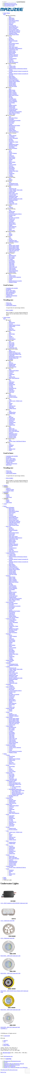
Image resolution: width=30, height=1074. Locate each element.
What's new (8, 302)
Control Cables (12, 66)
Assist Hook (11, 382)
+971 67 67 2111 (6, 1052)
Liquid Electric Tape (13, 49)
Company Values (10, 490)
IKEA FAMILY (9, 310)
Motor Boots (12, 76)
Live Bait (11, 387)
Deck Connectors (13, 100)
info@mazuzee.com (12, 4)
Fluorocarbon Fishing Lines (15, 354)
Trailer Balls (11, 264)
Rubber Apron (12, 330)
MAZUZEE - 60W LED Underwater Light (10, 1027)
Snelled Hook (12, 365)
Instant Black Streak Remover (15, 48)
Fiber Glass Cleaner (13, 47)
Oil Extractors (12, 126)
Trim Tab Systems (13, 86)
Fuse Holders (12, 102)
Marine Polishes (12, 52)
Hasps (10, 160)
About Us (8, 488)
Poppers (10, 403)
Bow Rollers (12, 258)
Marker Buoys (12, 222)
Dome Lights (12, 192)
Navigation (8, 684)
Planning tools (9, 294)
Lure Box (11, 432)
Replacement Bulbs (13, 200)
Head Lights (11, 344)
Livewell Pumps (12, 25)
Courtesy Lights (12, 191)
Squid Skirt (11, 407)
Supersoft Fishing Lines (17, 794)
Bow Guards (12, 256)
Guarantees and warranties (12, 288)
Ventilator (11, 176)
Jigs (10, 402)
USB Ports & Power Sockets (15, 111)
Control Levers (12, 67)
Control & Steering (10, 552)
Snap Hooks (11, 169)
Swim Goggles (12, 339)
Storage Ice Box (12, 437)
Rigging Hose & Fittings (14, 81)
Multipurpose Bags (13, 433)
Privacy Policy (6, 1045)
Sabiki (10, 404)
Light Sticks (11, 345)
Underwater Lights (13, 203)
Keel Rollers (11, 260)
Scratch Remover (13, 58)
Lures (7, 830)
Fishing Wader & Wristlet (14, 325)
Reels (7, 841)
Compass (11, 207)
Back (4, 14)
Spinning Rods (12, 422)
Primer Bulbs (12, 129)
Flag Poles (11, 140)
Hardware (8, 633)
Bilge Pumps (12, 19)
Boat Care (8, 526)
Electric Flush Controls (14, 245)
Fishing (5, 317)
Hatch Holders (12, 162)
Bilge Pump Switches (13, 95)
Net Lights (11, 346)
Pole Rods (11, 421)
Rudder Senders (12, 130)
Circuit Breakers (12, 99)
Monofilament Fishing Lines (15, 356)
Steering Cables (12, 82)
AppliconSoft (7, 1035)
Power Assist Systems (14, 80)
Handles (11, 159)
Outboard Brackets (13, 78)
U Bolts (10, 174)
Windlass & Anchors (10, 745)
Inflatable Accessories (13, 184)
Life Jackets (11, 220)
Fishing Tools (9, 804)
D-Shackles (11, 155)
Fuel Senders (12, 121)
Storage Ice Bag (12, 436)
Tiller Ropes (11, 263)
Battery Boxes (12, 90)
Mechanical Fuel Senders (14, 125)
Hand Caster (11, 428)
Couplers (11, 259)
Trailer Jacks (11, 265)
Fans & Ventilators (13, 101)
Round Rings (12, 168)
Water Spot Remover (13, 62)
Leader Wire (11, 355)
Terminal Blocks (12, 110)
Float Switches (12, 21)
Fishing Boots (12, 326)
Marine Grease (12, 51)
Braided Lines (12, 351)
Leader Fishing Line (16, 791)
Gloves (10, 327)
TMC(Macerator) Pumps (14, 32)
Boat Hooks (11, 212)
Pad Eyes (11, 165)
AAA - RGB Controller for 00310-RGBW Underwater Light (14, 903)
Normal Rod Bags (13, 435)
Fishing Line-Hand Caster (14, 352)
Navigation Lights (13, 197)
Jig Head (11, 385)
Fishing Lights (9, 772)
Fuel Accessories (10, 602)
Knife (10, 375)
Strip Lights (11, 202)
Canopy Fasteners (13, 153)
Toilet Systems (9, 717)
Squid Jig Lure (12, 406)
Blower (10, 96)
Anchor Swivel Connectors (15, 277)
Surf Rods (11, 423)
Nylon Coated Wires (16, 786)
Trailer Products (9, 726)
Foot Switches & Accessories (15, 280)
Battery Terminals (13, 93)
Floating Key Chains (13, 141)
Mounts (10, 234)
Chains (10, 279)
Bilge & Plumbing (10, 507)
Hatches (10, 179)
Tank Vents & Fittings (14, 131)
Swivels (10, 172)
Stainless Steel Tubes (13, 171)
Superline (11, 359)
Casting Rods (12, 418)
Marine (4, 13)
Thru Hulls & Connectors (14, 30)
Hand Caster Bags (13, 430)
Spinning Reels (12, 412)
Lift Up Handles (12, 164)
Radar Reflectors (12, 226)
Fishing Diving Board (14, 370)
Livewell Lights (12, 195)
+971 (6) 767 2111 (12, 3)
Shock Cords (12, 230)
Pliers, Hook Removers (14, 378)
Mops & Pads (12, 53)
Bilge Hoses (11, 18)
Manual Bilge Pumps (13, 27)
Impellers (11, 24)
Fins (10, 335)
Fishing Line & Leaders (11, 780)
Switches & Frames (13, 109)
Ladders (10, 143)
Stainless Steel (12, 448)
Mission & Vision (10, 489)
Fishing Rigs (9, 798)
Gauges (10, 124)
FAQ (4, 1041)
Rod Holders (12, 147)
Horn (10, 104)
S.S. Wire (14, 787)
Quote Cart (11, 5)
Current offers (9, 304)
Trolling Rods (12, 424)
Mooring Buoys (12, 224)
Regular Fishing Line (13, 358)
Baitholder (11, 383)
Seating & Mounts (10, 708)
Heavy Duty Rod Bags (14, 431)
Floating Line (12, 219)
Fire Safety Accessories (14, 217)
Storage (7, 712)
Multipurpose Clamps (13, 144)
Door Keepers (12, 157)
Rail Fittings (11, 167)
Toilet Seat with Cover (14, 250)
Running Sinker (12, 364)
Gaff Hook (11, 371)
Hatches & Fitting (10, 660)
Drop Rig (11, 363)
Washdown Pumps (13, 33)
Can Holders (12, 136)
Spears (7, 868)
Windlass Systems (13, 282)
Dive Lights (11, 342)
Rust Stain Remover (13, 56)
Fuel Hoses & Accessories (14, 120)
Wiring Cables (12, 114)
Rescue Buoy (12, 227)
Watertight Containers (13, 241)
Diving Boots (12, 322)
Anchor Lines (12, 211)
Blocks (10, 152)
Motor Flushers (12, 77)
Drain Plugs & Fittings (14, 20)
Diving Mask (12, 334)
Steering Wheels (12, 85)
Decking (11, 139)
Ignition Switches (13, 105)
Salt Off (10, 57)
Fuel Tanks (11, 123)
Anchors (11, 278)
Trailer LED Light (13, 267)
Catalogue (6, 493)
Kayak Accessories (13, 397)
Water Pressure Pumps (14, 34)
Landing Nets (12, 376)
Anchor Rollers (12, 275)
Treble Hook (12, 390)
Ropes (10, 229)
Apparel (8, 755)
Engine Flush (12, 44)
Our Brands (6, 492)
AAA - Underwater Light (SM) (7, 920)
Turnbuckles (11, 173)
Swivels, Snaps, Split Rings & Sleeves (17, 441)
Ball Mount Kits (12, 255)
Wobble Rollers (12, 272)
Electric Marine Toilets (14, 246)
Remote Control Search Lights (15, 198)
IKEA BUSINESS (10, 293)
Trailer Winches (12, 269)
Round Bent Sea (12, 388)
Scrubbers (11, 59)
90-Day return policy (10, 290)
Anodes (10, 38)
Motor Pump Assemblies (14, 249)
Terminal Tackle (9, 866)
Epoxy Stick (11, 45)
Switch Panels (12, 107)
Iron (10, 447)
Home (4, 877)
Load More (4, 1028)
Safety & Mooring (10, 686)
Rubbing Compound (13, 54)
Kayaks (7, 827)
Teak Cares (11, 61)
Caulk (10, 42)
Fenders (10, 216)
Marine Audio (12, 106)
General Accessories (10, 618)
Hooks (7, 814)
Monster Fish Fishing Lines (18, 793)
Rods (7, 844)
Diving (7, 765)
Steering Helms (12, 83)
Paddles (10, 225)
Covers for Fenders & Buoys (15, 213)
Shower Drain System (14, 29)
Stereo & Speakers (13, 148)
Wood (10, 450)
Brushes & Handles (13, 40)
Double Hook (12, 384)
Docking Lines (12, 215)
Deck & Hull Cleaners (14, 43)
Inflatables (8, 662)
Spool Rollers (12, 261)
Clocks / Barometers (13, 138)
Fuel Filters (11, 119)
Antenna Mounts (12, 135)
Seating (10, 235)
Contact (5, 503)
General (10, 373)
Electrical (8, 575)
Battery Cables (12, 91)
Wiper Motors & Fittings (14, 112)
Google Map (8, 1058)
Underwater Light (13, 347)
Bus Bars (11, 97)
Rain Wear (11, 328)
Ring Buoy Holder (13, 145)
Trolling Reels (12, 413)
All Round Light (12, 188)
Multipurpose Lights (13, 196)
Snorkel (10, 336)
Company (5, 485)
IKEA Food (8, 297)
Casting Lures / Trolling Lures (15, 400)
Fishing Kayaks (12, 395)
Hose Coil (11, 23)
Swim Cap (11, 337)
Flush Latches (12, 158)
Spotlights (11, 201)
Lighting (8, 666)
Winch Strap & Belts (13, 270)
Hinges (10, 163)
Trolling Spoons (12, 408)
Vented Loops (12, 251)
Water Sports (9, 497)
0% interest (8, 289)
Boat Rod (11, 417)
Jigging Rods (12, 419)
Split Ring (11, 389)
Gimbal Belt (11, 374)
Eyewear (11, 323)
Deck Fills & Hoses (13, 117)
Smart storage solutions (11, 305)
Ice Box (10, 239)
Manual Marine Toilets (14, 248)
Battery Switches (12, 92)
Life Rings (11, 221)
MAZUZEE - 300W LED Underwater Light (10, 1009)
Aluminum (11, 445)
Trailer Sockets (12, 268)
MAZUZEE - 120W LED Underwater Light (10, 955)
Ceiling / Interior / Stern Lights (15, 189)
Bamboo (11, 446)
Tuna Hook (11, 392)
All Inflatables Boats (13, 183)
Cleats (10, 154)
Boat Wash (11, 39)
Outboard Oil (12, 128)
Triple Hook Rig (12, 366)
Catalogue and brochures (11, 295)
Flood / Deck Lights (13, 193)
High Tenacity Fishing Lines (18, 790)
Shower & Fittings (13, 28)
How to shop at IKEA (11, 291)
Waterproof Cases (13, 240)
